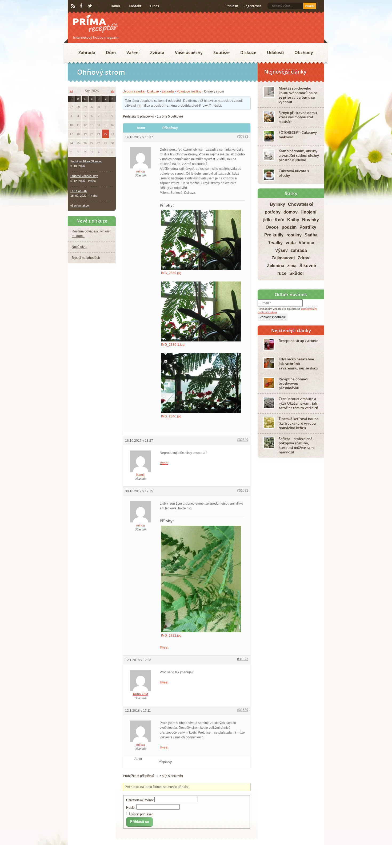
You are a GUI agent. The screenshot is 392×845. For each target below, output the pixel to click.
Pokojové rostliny (189, 91)
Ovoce (272, 227)
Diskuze (248, 52)
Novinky (310, 220)
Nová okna (79, 247)
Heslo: (131, 831)
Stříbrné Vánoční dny (84, 176)
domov (290, 212)
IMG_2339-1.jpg (173, 345)
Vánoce (306, 242)
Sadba (311, 235)
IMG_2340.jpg (171, 416)
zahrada (299, 250)
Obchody (303, 52)
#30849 (242, 451)
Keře (279, 220)
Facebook (81, 5)
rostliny (294, 235)
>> (112, 91)
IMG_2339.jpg (171, 273)
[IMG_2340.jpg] (202, 383)
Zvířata (157, 52)
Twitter (90, 6)
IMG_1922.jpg (171, 647)
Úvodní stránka (134, 91)
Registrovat (252, 6)
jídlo (267, 220)
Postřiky (307, 227)
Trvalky (275, 242)
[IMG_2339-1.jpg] (202, 311)
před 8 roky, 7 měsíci (206, 105)
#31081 (242, 502)
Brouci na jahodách (86, 258)
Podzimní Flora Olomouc (86, 161)
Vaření (132, 52)
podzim (289, 227)
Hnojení (308, 212)
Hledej (309, 5)
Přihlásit (232, 6)
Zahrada (86, 52)
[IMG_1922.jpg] (202, 590)
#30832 (242, 136)
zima (292, 265)
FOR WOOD (78, 190)
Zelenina (275, 265)
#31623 (242, 677)
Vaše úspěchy (189, 52)
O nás (154, 6)
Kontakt (135, 6)
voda (291, 242)
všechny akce (79, 205)
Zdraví (304, 258)
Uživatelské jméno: (140, 824)
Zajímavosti (283, 258)
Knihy (293, 220)
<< (71, 91)
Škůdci (296, 273)
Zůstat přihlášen (142, 838)
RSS (73, 6)
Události (275, 52)
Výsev (281, 250)
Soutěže (221, 52)
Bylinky (277, 204)
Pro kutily (273, 235)
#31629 (242, 728)
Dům (111, 52)
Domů (115, 6)
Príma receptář (95, 24)
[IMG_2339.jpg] (202, 240)
